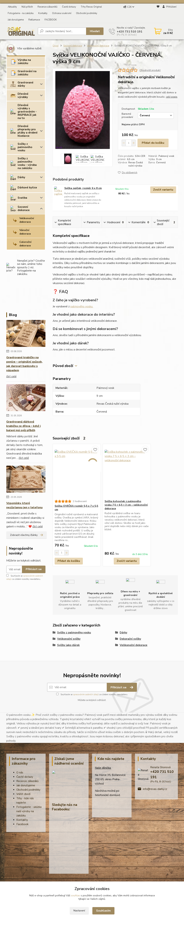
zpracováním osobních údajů (86, 694)
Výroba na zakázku (24, 61)
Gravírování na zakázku (27, 72)
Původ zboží (63, 365)
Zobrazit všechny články (24, 535)
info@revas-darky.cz (155, 789)
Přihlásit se (34, 569)
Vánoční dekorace (25, 231)
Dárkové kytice (27, 187)
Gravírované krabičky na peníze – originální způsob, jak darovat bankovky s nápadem (24, 363)
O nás (19, 772)
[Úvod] (20, 31)
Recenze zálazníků (27, 781)
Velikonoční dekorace (26, 220)
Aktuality (12, 6)
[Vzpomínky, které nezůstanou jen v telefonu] (26, 480)
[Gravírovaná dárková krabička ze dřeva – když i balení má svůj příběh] (26, 398)
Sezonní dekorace (24, 208)
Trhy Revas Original (91, 6)
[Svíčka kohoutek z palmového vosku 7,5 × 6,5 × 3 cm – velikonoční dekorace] (127, 472)
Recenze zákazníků (47, 6)
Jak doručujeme (16, 19)
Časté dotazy (69, 6)
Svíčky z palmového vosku (25, 147)
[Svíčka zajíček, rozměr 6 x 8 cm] (58, 191)
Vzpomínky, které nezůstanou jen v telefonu (24, 505)
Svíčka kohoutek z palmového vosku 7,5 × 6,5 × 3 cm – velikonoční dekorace (126, 505)
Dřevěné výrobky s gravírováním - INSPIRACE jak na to (27, 111)
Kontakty (42, 13)
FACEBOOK (51, 19)
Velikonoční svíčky (68, 639)
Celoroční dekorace (25, 243)
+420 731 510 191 (129, 32)
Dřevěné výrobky (23, 95)
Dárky (21, 177)
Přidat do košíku (153, 143)
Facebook (22, 824)
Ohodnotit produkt (149, 70)
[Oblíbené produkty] (158, 13)
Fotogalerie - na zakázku (21, 13)
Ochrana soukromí (61, 13)
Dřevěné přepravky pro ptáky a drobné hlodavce (28, 131)
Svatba (22, 198)
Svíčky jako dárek (68, 645)
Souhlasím (103, 911)
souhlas (75, 895)
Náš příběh (27, 6)
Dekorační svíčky (130, 639)
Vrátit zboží (23, 794)
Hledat (95, 31)
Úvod (55, 45)
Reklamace (34, 19)
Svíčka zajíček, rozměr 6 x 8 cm (83, 188)
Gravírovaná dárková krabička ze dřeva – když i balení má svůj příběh (23, 426)
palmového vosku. (81, 306)
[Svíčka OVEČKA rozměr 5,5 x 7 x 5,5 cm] (77, 472)
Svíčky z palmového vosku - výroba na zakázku (27, 163)
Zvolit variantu (163, 190)
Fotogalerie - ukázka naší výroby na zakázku (29, 811)
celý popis (171, 97)
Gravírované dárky (25, 84)
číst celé (11, 376)
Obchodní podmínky (86, 13)
